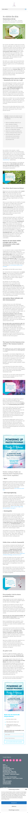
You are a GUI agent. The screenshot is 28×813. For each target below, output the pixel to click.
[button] (26, 789)
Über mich (5, 766)
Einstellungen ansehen (14, 810)
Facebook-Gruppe (7, 782)
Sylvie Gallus (7, 20)
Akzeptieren (14, 802)
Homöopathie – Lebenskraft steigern (11, 774)
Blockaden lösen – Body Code (9, 771)
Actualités (20, 20)
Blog (4, 775)
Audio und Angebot (7, 781)
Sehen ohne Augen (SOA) (8, 768)
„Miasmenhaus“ (6, 159)
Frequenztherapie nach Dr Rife (9, 772)
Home (4, 764)
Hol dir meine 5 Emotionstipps (10, 777)
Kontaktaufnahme (7, 783)
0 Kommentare (19, 22)
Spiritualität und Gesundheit (9, 22)
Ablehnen (14, 806)
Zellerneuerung (6, 767)
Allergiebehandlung (7, 770)
